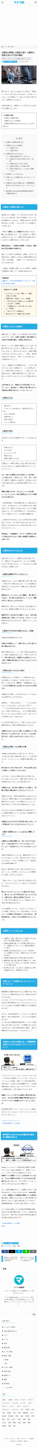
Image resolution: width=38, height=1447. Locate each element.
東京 (8, 1419)
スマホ (30, 1403)
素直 (14, 1422)
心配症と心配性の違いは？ (15, 142)
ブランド (12, 1406)
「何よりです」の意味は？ (15, 311)
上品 (22, 1409)
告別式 (4, 1416)
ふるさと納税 (8, 1367)
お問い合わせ (13, 1441)
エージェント (6, 1403)
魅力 (14, 1426)
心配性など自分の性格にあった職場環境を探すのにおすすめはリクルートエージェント (20, 185)
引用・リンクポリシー (22, 1438)
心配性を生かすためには (14, 154)
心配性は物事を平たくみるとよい (20, 156)
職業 (5, 1379)
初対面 (9, 1413)
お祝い (4, 1399)
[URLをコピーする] (33, 1251)
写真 (3, 1413)
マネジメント (6, 1409)
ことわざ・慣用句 (9, 1327)
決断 (24, 1419)
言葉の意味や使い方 (10, 1331)
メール (6, 1339)
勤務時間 (25, 1413)
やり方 (16, 1399)
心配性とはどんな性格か (14, 145)
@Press (26, 1441)
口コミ (32, 1413)
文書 (5, 1343)
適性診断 (7, 1347)
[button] (5, 1251)
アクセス (23, 1399)
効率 (19, 1413)
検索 (34, 1314)
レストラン (15, 1409)
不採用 (27, 1409)
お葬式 (10, 1399)
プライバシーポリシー (10, 1438)
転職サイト (7, 1375)
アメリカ (30, 1399)
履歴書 (6, 1359)
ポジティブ (26, 1406)
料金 (3, 1419)
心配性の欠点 (14, 148)
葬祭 (24, 1422)
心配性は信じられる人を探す (19, 163)
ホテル (19, 1406)
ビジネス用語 (8, 1351)
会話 (33, 1409)
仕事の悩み (14, 61)
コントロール (7, 1246)
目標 (9, 1422)
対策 (22, 1416)
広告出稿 (31, 1438)
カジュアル (15, 1403)
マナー (6, 1335)
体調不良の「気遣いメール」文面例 (18, 298)
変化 (17, 1416)
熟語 (29, 1419)
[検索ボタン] (35, 2)
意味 (18, 1246)
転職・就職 (6, 61)
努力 (14, 1413)
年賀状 (27, 1416)
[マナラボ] (19, 2)
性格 (14, 1246)
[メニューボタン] (2, 2)
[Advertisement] (19, 25)
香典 (9, 1426)
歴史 (19, 1419)
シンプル (23, 1403)
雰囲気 (4, 1426)
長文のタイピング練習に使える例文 (18, 314)
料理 (33, 1416)
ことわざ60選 (8, 1387)
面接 (6, 1363)
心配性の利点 (14, 150)
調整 (29, 1422)
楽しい (14, 1419)
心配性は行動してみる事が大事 (19, 166)
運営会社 (20, 1441)
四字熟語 (7, 1383)
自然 (19, 1422)
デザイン (4, 1406)
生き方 (4, 1422)
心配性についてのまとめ (14, 174)
